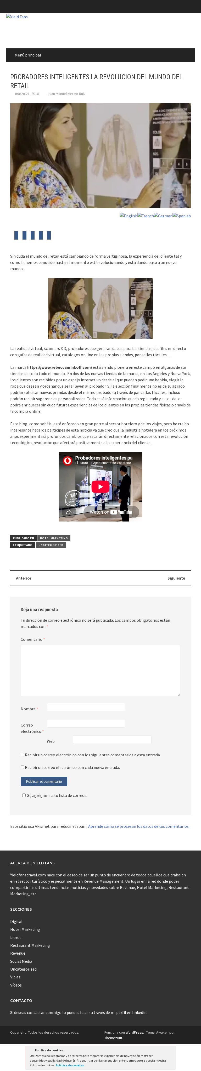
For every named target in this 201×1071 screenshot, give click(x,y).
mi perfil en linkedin (129, 1012)
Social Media (21, 961)
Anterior (23, 578)
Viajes (15, 976)
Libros (15, 937)
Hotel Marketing (54, 538)
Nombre (29, 708)
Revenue (17, 953)
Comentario (33, 639)
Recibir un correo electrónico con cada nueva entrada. (72, 767)
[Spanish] (181, 215)
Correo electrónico (32, 728)
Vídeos (16, 985)
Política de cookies (69, 1065)
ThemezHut (113, 1037)
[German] (163, 215)
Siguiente (176, 578)
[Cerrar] (171, 1051)
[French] (145, 215)
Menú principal (28, 55)
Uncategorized (50, 545)
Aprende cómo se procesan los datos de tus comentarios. (138, 826)
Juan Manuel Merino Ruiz (67, 93)
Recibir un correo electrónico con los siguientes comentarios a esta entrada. (93, 754)
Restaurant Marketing (30, 945)
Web (51, 741)
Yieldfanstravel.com (28, 874)
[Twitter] (16, 236)
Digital (16, 921)
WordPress (134, 1032)
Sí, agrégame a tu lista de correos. (57, 795)
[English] (128, 215)
